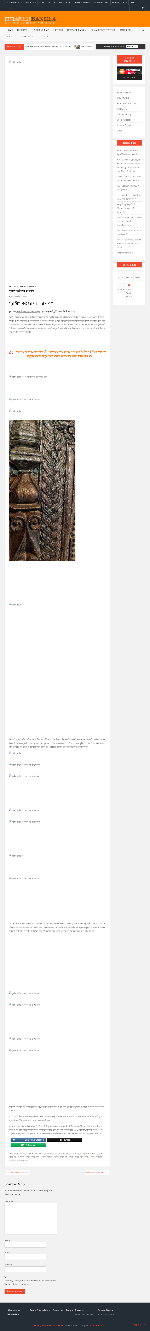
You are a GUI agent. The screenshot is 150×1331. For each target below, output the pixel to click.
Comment (10, 1200)
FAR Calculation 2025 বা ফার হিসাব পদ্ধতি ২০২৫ (128, 187)
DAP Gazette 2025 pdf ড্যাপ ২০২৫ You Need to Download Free (129, 221)
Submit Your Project (84, 1314)
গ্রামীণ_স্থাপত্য (96, 1156)
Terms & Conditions (40, 1310)
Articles (58, 30)
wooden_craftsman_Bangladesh (76, 1153)
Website (8, 1264)
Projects (22, 30)
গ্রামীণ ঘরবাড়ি (47, 1156)
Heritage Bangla (77, 30)
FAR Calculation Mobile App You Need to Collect (128, 152)
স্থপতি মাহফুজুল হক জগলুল (28, 311)
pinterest (121, 289)
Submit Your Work (106, 1314)
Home (10, 30)
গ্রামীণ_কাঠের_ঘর (60, 1156)
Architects (26, 37)
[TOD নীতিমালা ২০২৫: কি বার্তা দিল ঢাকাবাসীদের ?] (55, 46)
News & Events (119, 2)
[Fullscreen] (139, 77)
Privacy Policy (139, 1324)
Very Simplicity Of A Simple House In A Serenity (126, 208)
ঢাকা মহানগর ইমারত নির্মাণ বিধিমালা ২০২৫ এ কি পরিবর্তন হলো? (129, 197)
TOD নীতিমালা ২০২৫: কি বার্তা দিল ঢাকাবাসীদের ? (77, 46)
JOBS (132, 2)
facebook (129, 278)
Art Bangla (64, 2)
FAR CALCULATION (47, 2)
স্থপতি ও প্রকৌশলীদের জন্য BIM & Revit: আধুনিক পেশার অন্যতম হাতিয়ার (129, 243)
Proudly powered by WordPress (48, 1325)
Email (7, 1252)
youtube (121, 278)
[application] (129, 73)
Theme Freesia (95, 1325)
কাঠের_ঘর (96, 1153)
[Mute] (137, 77)
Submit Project (101, 2)
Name (7, 1240)
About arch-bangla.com (13, 1312)
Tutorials (126, 30)
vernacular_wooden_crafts (46, 1153)
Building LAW (41, 30)
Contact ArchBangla (62, 1310)
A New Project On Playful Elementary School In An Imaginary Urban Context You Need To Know (128, 165)
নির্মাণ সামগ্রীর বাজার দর (125, 252)
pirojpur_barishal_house (20, 1153)
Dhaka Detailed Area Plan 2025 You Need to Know (129, 178)
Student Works (14, 2)
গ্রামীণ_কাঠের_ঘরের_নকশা (78, 1156)
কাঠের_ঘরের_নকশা (32, 1156)
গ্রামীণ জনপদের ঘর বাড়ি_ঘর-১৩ (95, 1172)
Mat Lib (44, 37)
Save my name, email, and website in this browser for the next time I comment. (30, 1282)
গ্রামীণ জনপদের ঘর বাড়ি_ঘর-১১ (19, 1172)
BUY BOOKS (30, 2)
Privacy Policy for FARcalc (129, 293)
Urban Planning (82, 2)
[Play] (120, 77)
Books (10, 37)
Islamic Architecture (103, 30)
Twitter (137, 278)
